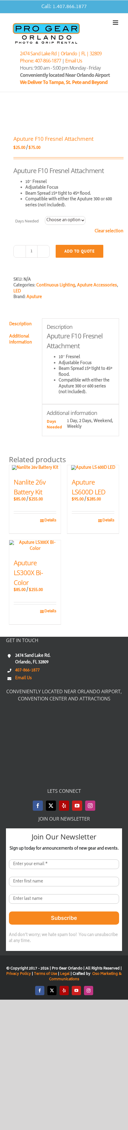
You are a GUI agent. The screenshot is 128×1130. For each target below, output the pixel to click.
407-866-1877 (27, 670)
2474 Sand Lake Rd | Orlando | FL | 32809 (61, 53)
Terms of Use (45, 974)
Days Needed (27, 221)
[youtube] (77, 806)
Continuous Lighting (55, 285)
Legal (65, 974)
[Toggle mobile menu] (116, 22)
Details (50, 520)
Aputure (34, 297)
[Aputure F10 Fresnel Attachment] (64, 114)
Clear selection (109, 232)
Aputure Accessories (97, 285)
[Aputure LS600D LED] (93, 468)
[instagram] (90, 806)
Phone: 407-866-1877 (40, 60)
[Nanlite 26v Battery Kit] (35, 468)
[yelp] (64, 806)
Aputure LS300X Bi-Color (28, 572)
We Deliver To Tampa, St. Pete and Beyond (64, 82)
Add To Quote (79, 251)
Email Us (73, 60)
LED (17, 291)
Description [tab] (20, 324)
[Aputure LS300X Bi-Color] (35, 546)
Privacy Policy (18, 974)
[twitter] (51, 806)
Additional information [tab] (20, 339)
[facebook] (38, 806)
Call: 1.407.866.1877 (64, 7)
